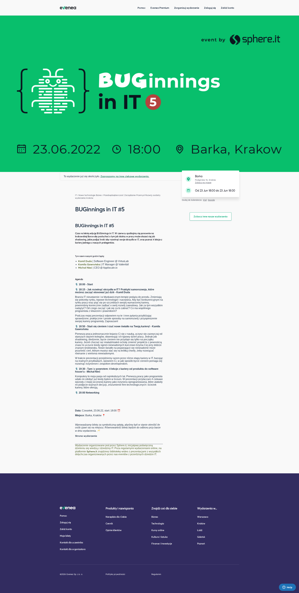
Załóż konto (227, 7)
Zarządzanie (130, 195)
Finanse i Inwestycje (161, 543)
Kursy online (157, 530)
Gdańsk (201, 536)
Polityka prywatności (115, 574)
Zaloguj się (210, 7)
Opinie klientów (113, 530)
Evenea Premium (159, 7)
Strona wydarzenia (86, 435)
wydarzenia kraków (84, 198)
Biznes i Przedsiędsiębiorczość (110, 195)
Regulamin (156, 574)
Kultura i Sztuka (159, 536)
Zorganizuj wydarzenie (186, 7)
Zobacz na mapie (203, 182)
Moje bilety (65, 535)
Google (211, 200)
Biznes (154, 516)
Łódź (199, 530)
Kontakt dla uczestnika (71, 542)
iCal (205, 200)
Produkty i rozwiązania (120, 508)
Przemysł (140, 195)
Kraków (201, 523)
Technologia (157, 523)
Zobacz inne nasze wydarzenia (210, 216)
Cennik (109, 523)
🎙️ (76, 284)
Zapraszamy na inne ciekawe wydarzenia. (124, 176)
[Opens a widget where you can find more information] (287, 587)
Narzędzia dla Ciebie (116, 516)
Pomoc (141, 7)
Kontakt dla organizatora (72, 549)
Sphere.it (92, 451)
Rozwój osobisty (152, 195)
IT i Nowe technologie (85, 195)
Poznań (201, 543)
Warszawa (202, 516)
